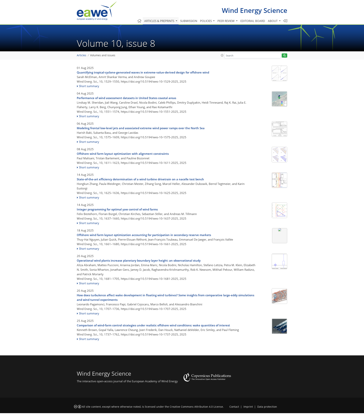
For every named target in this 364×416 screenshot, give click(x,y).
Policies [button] (206, 21)
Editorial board (252, 21)
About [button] (273, 21)
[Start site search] (284, 55)
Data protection (267, 406)
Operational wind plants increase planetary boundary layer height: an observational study (139, 260)
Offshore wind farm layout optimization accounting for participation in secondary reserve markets (144, 235)
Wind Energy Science (254, 10)
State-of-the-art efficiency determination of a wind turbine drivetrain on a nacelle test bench (140, 179)
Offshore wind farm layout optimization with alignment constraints (123, 154)
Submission (188, 21)
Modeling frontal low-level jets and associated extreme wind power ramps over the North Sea (141, 128)
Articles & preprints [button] (159, 21)
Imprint (248, 406)
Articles (81, 55)
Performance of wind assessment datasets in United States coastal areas (126, 98)
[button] (222, 55)
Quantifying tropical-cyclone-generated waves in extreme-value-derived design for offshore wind (143, 72)
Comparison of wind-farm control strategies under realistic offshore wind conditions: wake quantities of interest (153, 325)
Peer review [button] (226, 21)
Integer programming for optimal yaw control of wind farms (117, 209)
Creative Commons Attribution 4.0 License (196, 406)
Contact (234, 406)
